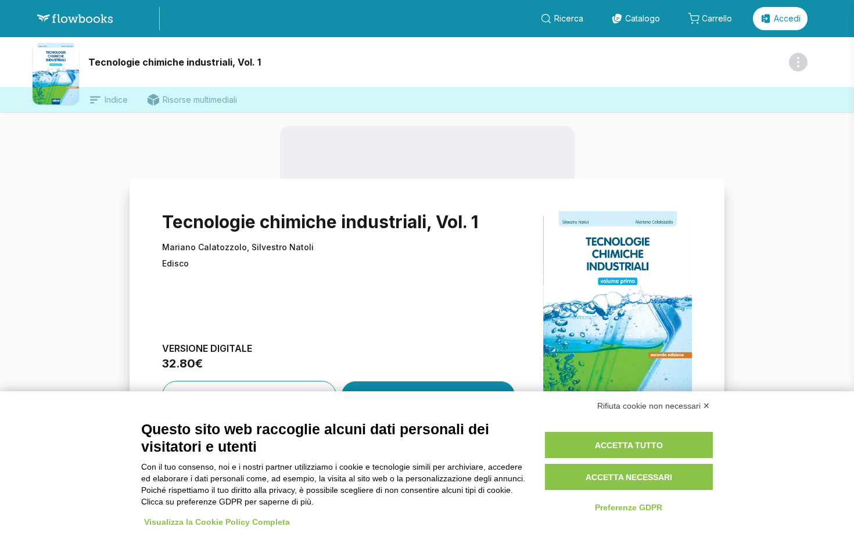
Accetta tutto (629, 445)
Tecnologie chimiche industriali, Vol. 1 (174, 62)
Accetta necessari (629, 477)
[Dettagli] (798, 62)
